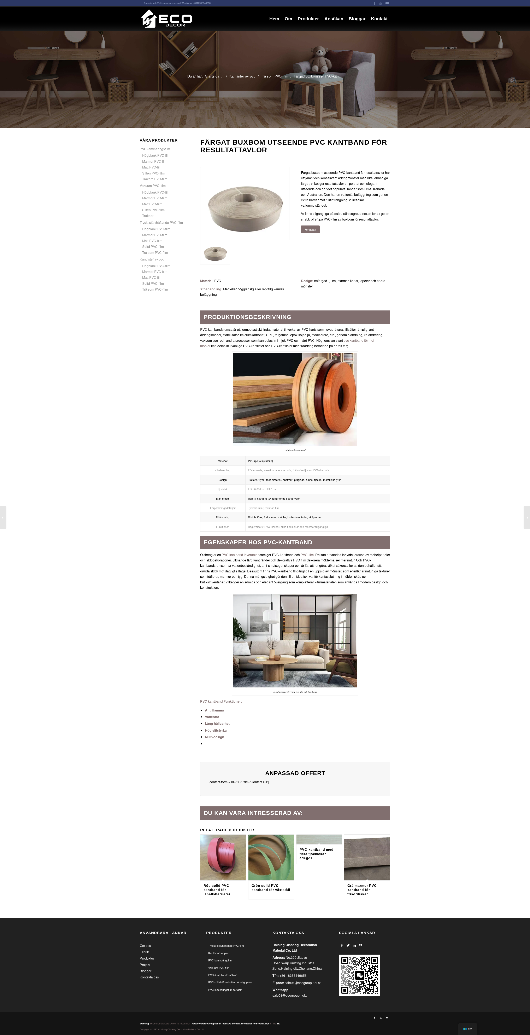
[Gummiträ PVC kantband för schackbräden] (527, 517)
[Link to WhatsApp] (381, 3)
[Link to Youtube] (387, 3)
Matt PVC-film (152, 167)
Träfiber (147, 215)
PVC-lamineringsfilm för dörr (225, 990)
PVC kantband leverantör (240, 554)
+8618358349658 (202, 3)
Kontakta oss (149, 977)
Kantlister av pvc (152, 259)
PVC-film (307, 554)
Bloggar (145, 970)
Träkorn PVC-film (154, 179)
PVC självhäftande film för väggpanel (230, 982)
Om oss (145, 945)
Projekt (145, 964)
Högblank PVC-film (156, 155)
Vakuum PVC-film (153, 185)
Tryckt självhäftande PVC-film (161, 222)
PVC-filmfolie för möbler (222, 975)
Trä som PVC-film (155, 252)
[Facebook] (342, 945)
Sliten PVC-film (153, 173)
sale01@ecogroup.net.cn (166, 3)
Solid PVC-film (153, 246)
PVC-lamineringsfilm (155, 149)
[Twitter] (348, 945)
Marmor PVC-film (154, 161)
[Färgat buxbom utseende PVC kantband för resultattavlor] (244, 203)
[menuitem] (274, 18)
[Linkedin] (354, 945)
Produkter (147, 958)
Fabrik (144, 952)
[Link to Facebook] (375, 3)
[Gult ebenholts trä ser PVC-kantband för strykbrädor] (3, 517)
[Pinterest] (361, 945)
